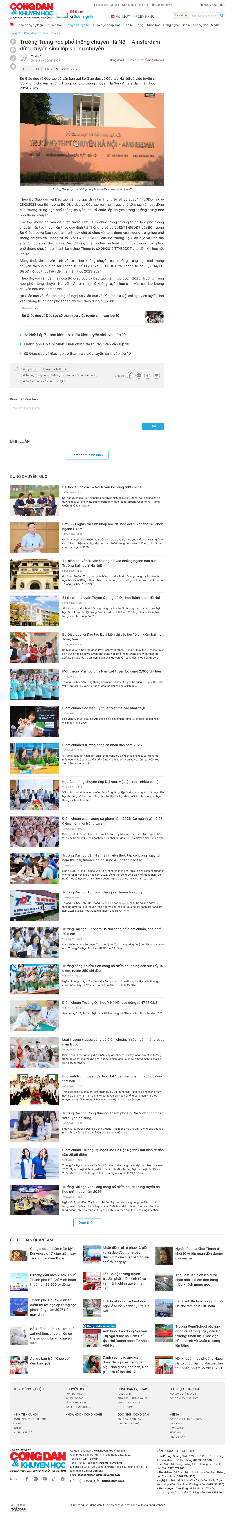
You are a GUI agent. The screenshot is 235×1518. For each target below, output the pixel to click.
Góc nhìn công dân (195, 25)
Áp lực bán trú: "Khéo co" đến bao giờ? (50, 1361)
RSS (13, 1479)
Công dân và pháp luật (184, 1398)
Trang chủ (16, 33)
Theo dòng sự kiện (30, 25)
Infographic (177, 1432)
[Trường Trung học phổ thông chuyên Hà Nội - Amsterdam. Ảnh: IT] (92, 139)
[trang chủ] (51, 11)
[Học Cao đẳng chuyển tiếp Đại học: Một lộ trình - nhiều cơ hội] (34, 795)
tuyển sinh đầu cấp (56, 369)
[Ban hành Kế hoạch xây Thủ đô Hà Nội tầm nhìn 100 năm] (164, 1308)
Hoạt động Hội (74, 1393)
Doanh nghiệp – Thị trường (29, 1419)
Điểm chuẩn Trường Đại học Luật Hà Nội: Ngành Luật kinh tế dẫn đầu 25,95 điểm (113, 1152)
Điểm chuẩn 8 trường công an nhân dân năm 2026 (102, 745)
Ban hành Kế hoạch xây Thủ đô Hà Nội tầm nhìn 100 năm (199, 1303)
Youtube (131, 4)
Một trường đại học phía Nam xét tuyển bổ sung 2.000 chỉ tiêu (111, 671)
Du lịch (17, 1428)
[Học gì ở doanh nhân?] (116, 1326)
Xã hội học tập (74, 1398)
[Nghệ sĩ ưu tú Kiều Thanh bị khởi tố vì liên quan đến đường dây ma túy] (164, 1255)
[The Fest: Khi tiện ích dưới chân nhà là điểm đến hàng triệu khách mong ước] (164, 1282)
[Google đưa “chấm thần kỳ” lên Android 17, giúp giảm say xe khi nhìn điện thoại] (19, 1255)
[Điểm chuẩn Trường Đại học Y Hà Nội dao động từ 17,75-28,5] (34, 1016)
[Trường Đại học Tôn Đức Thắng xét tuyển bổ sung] (34, 905)
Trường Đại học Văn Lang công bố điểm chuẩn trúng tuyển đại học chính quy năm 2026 (111, 1189)
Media (215, 25)
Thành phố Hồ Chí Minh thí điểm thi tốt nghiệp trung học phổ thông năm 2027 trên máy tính (53, 1307)
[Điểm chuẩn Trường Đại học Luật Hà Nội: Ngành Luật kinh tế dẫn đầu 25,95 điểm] (34, 1163)
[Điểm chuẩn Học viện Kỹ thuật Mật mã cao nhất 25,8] (34, 721)
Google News (164, 4)
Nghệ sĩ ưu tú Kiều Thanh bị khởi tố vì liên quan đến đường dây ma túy (199, 1253)
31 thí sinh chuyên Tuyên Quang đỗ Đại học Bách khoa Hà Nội (111, 598)
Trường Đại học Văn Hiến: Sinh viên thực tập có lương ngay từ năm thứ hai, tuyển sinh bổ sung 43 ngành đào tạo (111, 857)
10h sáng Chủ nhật (129, 1423)
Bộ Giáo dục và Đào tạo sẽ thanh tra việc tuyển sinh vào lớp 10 (70, 316)
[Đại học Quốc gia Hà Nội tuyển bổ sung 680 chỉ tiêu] (34, 500)
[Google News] (154, 60)
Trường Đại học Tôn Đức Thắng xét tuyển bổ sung (102, 892)
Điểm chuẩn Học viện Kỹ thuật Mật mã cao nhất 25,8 (103, 708)
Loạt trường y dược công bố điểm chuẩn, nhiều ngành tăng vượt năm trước (113, 1042)
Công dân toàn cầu (130, 1402)
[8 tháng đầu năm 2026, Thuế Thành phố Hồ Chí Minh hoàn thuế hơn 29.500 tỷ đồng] (19, 1282)
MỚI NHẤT (122, 16)
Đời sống (18, 1423)
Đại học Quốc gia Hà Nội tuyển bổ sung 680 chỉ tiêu (103, 487)
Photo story (178, 1436)
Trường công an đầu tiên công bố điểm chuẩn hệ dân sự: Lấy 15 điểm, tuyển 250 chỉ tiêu (112, 968)
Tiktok (145, 4)
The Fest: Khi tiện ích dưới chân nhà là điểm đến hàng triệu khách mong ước (196, 1279)
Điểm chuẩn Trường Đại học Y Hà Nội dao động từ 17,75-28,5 (110, 1003)
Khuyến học (54, 25)
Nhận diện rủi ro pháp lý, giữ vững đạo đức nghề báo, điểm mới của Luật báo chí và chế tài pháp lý (126, 1255)
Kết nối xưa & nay (76, 1402)
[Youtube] (44, 1481)
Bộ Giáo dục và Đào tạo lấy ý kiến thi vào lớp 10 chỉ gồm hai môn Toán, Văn (113, 636)
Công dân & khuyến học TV (186, 1419)
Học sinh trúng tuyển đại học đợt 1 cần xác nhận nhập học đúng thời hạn (112, 1078)
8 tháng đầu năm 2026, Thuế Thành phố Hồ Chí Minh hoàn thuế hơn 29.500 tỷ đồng (53, 1279)
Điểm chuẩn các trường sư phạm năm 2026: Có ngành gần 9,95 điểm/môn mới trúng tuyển (112, 821)
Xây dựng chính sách (183, 1393)
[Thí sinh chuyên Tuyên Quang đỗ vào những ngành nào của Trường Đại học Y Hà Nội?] (34, 574)
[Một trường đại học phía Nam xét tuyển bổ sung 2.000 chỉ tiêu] (34, 684)
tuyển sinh (32, 369)
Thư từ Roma (125, 1407)
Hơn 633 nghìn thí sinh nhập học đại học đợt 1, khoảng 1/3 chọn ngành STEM (112, 526)
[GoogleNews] (62, 1481)
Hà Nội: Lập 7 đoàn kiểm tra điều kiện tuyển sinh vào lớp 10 (75, 335)
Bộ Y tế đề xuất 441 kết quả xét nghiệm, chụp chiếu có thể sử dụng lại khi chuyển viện (52, 1336)
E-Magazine (177, 1428)
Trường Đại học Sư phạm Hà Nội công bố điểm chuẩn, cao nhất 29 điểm (112, 931)
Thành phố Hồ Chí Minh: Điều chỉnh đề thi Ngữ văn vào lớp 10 (76, 344)
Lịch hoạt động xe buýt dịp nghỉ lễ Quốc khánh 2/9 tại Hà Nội (126, 1306)
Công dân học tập (78, 25)
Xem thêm (87, 1223)
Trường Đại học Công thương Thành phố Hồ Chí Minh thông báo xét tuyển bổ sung (112, 1115)
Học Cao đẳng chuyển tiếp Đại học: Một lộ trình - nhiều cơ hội (110, 782)
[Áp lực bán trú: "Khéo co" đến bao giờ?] (19, 1365)
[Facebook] (13, 43)
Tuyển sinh (54, 33)
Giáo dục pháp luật (106, 25)
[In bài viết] (13, 68)
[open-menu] (223, 25)
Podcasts (176, 1423)
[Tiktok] (53, 1481)
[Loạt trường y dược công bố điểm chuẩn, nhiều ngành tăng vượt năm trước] (34, 1052)
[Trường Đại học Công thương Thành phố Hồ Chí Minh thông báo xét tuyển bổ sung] (34, 1126)
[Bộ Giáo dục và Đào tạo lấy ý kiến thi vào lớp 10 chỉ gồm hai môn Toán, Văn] (34, 647)
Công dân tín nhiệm (129, 1419)
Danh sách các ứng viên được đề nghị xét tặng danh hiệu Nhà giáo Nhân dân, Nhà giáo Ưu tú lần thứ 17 (125, 1364)
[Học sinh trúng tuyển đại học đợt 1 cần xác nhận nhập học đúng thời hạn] (34, 1089)
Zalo (117, 4)
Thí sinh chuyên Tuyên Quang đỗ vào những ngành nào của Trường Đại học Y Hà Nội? (109, 563)
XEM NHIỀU (146, 16)
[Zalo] (13, 49)
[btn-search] (222, 16)
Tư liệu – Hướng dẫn (78, 1407)
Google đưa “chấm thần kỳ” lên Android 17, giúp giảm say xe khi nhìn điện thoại (53, 1253)
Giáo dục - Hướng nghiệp (133, 1398)
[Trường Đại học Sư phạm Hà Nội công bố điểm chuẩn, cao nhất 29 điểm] (34, 942)
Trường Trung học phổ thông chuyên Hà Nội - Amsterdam (60, 375)
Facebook (102, 4)
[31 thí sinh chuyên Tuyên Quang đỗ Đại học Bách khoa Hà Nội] (34, 611)
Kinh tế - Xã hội (133, 25)
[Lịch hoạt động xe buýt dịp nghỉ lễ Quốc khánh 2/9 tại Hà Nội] (92, 1308)
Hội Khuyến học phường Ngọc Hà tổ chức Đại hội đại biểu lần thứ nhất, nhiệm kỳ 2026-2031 (199, 1363)
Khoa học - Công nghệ (163, 25)
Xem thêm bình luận (87, 455)
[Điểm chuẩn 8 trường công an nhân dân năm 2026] (34, 758)
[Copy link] (13, 58)
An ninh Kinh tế (22, 1432)
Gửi (153, 426)
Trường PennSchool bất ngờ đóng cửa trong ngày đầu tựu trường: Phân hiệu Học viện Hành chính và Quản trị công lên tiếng (198, 1335)
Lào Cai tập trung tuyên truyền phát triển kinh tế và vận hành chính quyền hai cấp (124, 1281)
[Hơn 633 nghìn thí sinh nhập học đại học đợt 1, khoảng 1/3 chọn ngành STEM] (34, 537)
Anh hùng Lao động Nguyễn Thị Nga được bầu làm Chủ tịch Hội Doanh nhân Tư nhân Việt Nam (126, 1338)
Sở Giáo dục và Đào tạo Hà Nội (44, 381)
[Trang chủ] (12, 24)
